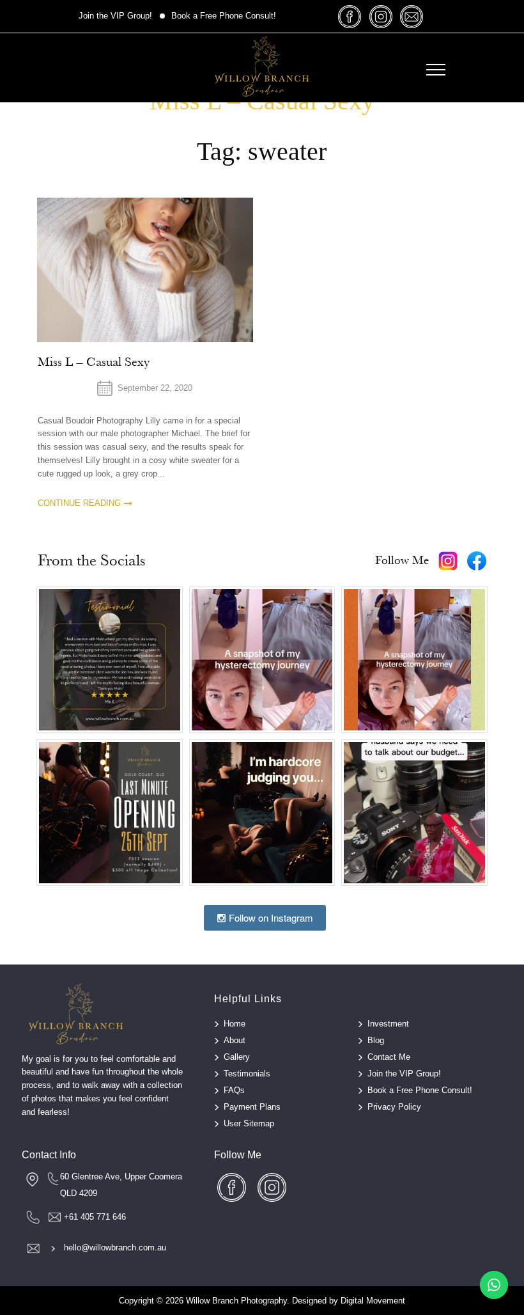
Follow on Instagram (269, 917)
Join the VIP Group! (115, 15)
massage (411, 16)
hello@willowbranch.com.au (115, 1247)
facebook (350, 16)
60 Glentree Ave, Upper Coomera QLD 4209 (121, 1185)
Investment (388, 1023)
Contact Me (388, 1057)
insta (381, 16)
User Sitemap (249, 1123)
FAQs (234, 1090)
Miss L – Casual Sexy (94, 362)
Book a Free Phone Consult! (223, 15)
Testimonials (247, 1073)
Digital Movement (373, 1300)
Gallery (237, 1057)
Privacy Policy (394, 1107)
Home (234, 1023)
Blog (375, 1040)
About (234, 1040)
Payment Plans (252, 1107)
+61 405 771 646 (95, 1217)
